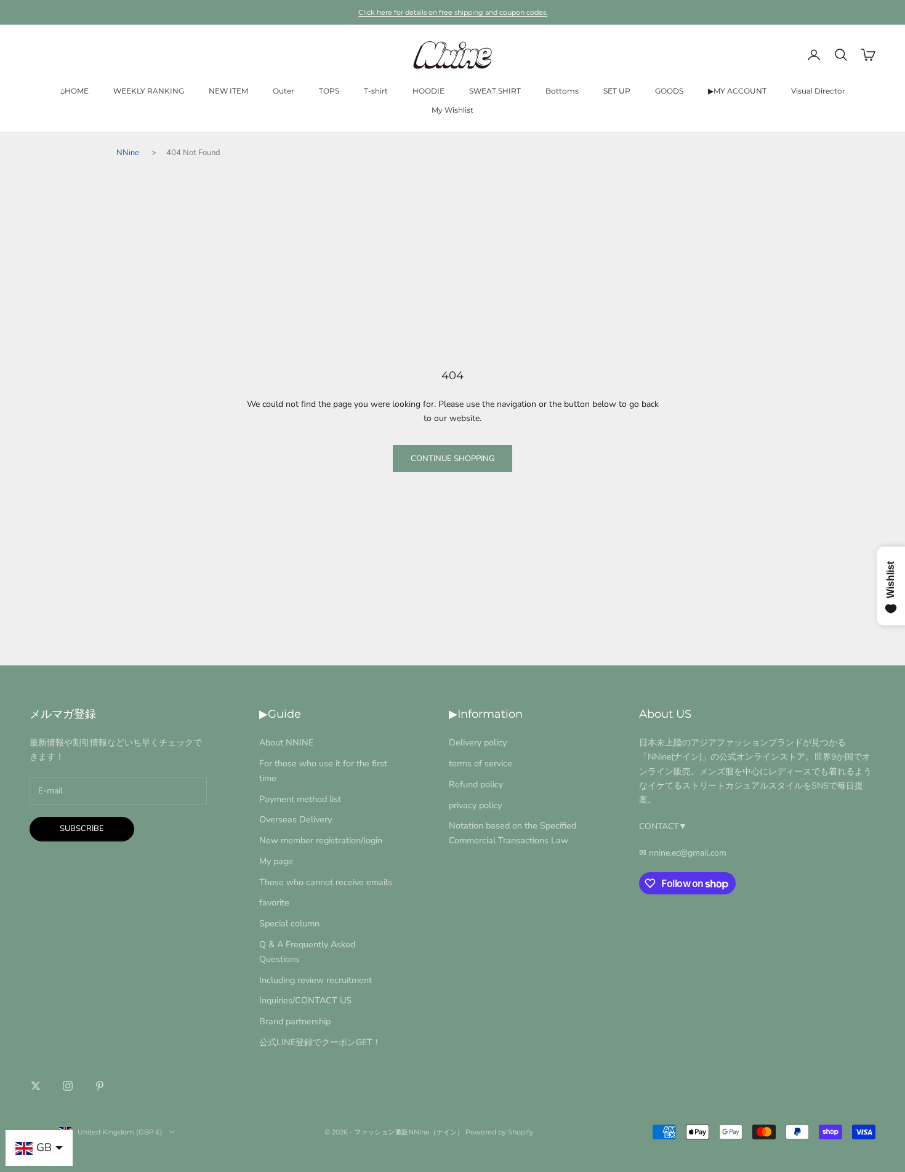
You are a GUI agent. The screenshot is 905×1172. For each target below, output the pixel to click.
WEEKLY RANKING (148, 90)
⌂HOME (74, 90)
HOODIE (428, 90)
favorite (274, 902)
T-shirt (376, 90)
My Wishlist (452, 109)
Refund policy (476, 784)
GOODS (669, 90)
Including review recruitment (315, 980)
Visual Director (818, 90)
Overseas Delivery (295, 819)
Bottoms (562, 90)
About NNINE (286, 742)
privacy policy (475, 805)
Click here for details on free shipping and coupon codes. (452, 12)
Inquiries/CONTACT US (305, 1000)
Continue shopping (452, 458)
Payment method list (300, 799)
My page (276, 861)
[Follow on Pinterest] (100, 1086)
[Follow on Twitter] (36, 1086)
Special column (289, 923)
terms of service (480, 763)
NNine (127, 152)
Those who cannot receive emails (325, 882)
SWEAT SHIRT (495, 90)
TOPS (329, 90)
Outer (283, 90)
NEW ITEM (228, 90)
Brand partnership (295, 1021)
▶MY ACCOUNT (737, 90)
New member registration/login (320, 840)
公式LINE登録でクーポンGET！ (320, 1042)
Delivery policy (478, 742)
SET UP (616, 90)
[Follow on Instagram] (68, 1086)
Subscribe (82, 828)
